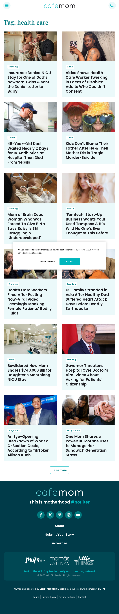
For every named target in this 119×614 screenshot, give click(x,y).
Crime (70, 66)
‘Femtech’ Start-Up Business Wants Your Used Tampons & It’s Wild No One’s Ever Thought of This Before (87, 224)
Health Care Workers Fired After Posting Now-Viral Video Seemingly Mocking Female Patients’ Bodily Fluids (29, 301)
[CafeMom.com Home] (59, 5)
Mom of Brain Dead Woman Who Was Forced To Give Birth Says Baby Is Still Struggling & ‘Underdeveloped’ (26, 226)
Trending (13, 66)
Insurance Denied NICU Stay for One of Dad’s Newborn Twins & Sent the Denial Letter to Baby (29, 82)
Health (12, 137)
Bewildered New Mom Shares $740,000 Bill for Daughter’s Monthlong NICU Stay (29, 372)
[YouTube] (78, 515)
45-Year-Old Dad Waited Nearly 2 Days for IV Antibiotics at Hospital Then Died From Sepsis (27, 153)
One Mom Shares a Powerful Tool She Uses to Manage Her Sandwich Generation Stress (87, 446)
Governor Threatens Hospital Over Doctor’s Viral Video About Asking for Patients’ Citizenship (87, 375)
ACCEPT (70, 261)
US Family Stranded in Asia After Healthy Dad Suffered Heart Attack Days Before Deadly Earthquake (87, 299)
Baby (11, 359)
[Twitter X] (50, 515)
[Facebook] (41, 515)
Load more (60, 470)
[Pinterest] (59, 515)
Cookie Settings (47, 261)
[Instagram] (69, 515)
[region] (59, 255)
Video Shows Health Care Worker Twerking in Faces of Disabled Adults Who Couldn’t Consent (87, 82)
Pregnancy (14, 430)
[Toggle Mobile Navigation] (7, 5)
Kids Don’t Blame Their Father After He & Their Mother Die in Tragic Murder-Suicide (87, 150)
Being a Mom (73, 430)
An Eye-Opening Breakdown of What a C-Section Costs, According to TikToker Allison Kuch (28, 446)
